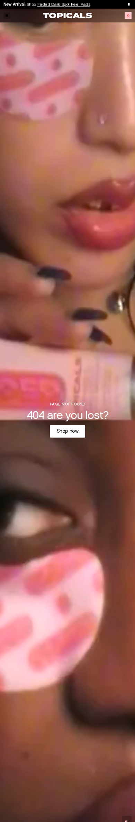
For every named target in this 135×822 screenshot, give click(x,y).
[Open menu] (6, 15)
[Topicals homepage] (67, 15)
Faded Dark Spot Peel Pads (63, 4)
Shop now (68, 431)
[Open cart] (128, 15)
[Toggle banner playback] (129, 4)
